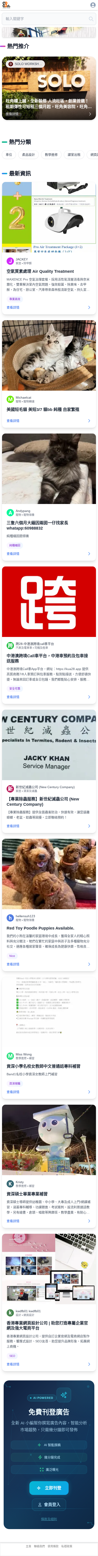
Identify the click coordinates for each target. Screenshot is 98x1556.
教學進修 (51, 154)
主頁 (28, 1546)
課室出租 (74, 154)
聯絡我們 (39, 1546)
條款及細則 (49, 1519)
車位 (9, 154)
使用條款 (53, 1546)
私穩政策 (66, 1546)
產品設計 (28, 154)
